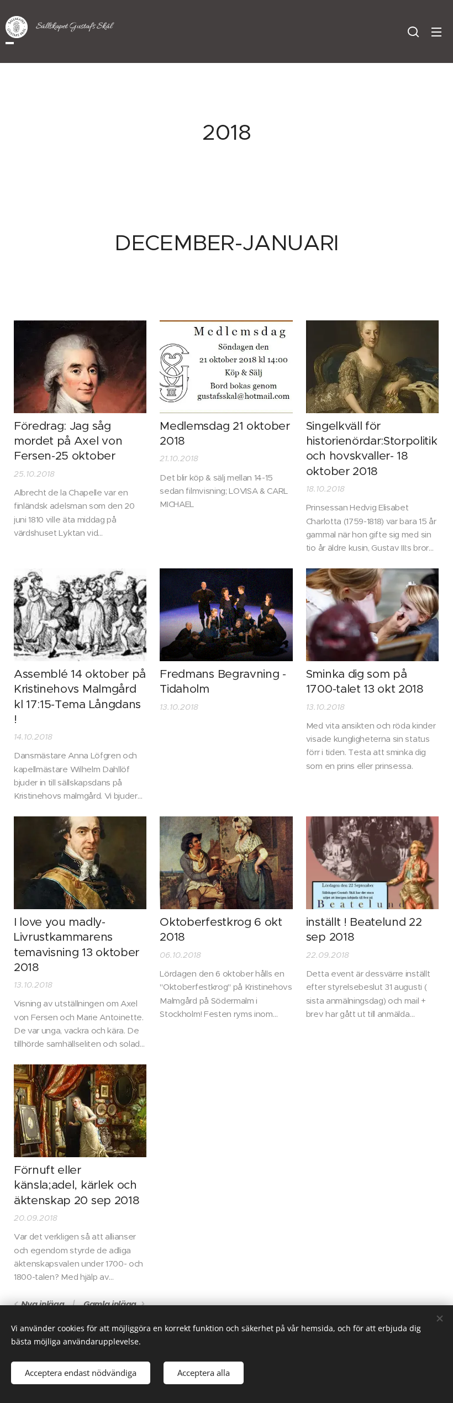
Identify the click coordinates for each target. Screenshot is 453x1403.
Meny (436, 31)
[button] (413, 31)
